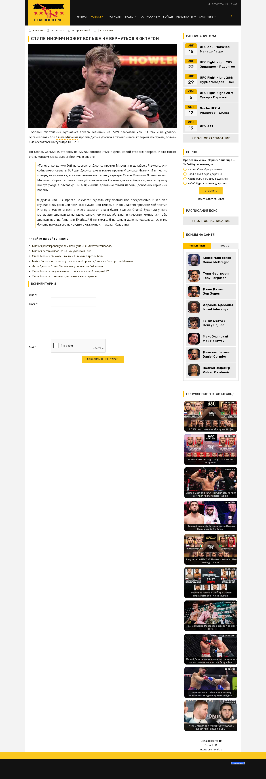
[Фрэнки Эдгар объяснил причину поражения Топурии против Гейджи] (210, 682)
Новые (224, 246)
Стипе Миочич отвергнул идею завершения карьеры (64, 276)
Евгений (85, 30)
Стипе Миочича (67, 137)
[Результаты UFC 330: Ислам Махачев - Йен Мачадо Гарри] (210, 548)
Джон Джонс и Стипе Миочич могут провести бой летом (67, 266)
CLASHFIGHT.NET (49, 20)
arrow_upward (258, 771)
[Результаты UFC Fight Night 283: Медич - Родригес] (210, 449)
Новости (38, 30)
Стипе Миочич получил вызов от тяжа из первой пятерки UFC (70, 271)
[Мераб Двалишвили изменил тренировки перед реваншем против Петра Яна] (210, 648)
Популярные (197, 246)
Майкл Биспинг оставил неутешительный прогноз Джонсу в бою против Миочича (83, 261)
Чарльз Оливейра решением (205, 169)
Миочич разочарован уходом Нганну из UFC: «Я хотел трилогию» (72, 246)
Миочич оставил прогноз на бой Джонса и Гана (61, 251)
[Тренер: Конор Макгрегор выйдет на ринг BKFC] (210, 615)
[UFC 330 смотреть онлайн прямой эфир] (210, 415)
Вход (234, 4)
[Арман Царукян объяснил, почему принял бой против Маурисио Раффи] (210, 482)
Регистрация (220, 4)
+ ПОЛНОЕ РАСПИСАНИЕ (211, 138)
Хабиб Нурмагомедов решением (208, 178)
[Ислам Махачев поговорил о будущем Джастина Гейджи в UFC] (210, 715)
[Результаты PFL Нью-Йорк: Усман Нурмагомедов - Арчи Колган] (210, 582)
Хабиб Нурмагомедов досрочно (207, 183)
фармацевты (105, 30)
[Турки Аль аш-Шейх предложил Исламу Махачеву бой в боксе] (210, 515)
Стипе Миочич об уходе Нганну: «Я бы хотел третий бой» (67, 256)
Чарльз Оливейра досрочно (205, 174)
